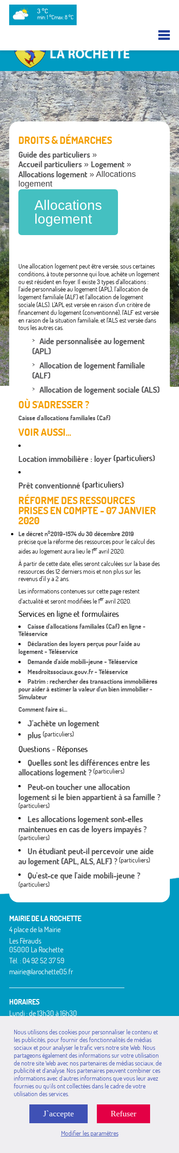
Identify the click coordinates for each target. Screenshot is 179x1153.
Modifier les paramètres (89, 1133)
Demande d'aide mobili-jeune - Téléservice (83, 662)
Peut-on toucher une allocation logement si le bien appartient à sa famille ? (89, 792)
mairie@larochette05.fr (41, 971)
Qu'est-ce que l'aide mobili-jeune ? (84, 875)
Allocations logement (52, 174)
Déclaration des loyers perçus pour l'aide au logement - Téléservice (79, 648)
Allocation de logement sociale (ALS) (99, 389)
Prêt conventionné (49, 485)
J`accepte (58, 1113)
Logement (107, 164)
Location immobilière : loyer (65, 459)
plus (35, 735)
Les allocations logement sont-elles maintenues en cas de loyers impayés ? (82, 824)
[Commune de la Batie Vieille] (89, 67)
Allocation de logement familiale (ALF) (88, 370)
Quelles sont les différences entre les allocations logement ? (84, 768)
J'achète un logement (63, 723)
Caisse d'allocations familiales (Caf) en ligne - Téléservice (81, 630)
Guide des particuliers (54, 154)
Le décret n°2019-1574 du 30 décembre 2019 (76, 534)
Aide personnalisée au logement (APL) (88, 346)
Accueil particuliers (50, 164)
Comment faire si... (42, 709)
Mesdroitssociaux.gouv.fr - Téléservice (78, 672)
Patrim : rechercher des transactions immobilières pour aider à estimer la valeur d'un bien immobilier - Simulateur (87, 689)
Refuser (123, 1113)
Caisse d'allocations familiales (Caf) (64, 418)
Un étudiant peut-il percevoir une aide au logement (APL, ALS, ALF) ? (86, 856)
